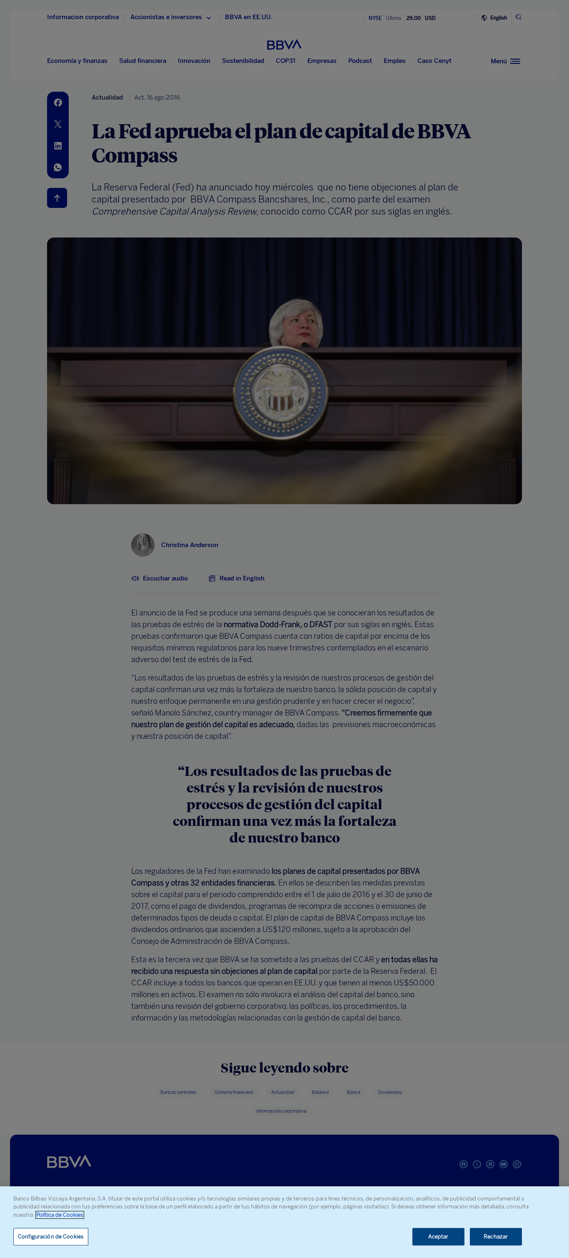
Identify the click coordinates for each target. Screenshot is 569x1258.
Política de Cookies (59, 1215)
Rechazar (496, 1236)
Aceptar (438, 1236)
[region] (284, 1222)
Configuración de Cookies (51, 1236)
